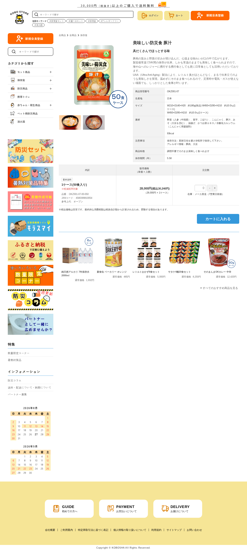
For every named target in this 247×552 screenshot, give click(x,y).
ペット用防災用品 (27, 113)
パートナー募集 (17, 394)
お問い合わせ (194, 529)
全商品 (62, 35)
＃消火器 (38, 24)
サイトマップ (174, 529)
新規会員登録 (34, 38)
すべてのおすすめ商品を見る (220, 287)
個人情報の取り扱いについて (129, 529)
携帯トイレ (23, 97)
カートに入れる (218, 219)
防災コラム (14, 380)
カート (179, 15)
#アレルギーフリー (110, 20)
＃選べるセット (75, 20)
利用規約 (156, 529)
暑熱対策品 (14, 360)
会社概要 (50, 529)
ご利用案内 (66, 529)
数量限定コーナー (18, 353)
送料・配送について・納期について (29, 387)
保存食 (83, 35)
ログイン (154, 15)
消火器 (21, 121)
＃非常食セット (56, 20)
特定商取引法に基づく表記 (93, 529)
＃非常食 (92, 20)
